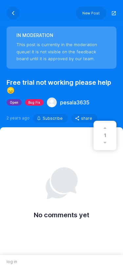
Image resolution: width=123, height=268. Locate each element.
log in (12, 261)
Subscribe (53, 118)
